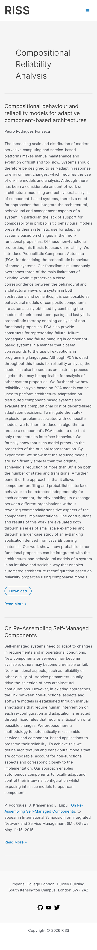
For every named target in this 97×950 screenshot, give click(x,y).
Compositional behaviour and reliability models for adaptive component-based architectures (45, 113)
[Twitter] (57, 907)
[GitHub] (40, 907)
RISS (17, 10)
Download (18, 591)
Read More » (16, 604)
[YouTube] (48, 907)
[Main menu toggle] (87, 10)
